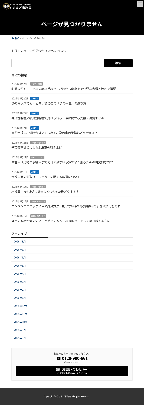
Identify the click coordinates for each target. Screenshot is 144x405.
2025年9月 (20, 330)
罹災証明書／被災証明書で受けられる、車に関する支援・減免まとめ (57, 118)
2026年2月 (20, 289)
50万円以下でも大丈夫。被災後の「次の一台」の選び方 (48, 103)
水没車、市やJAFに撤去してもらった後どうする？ (45, 191)
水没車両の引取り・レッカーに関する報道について (45, 176)
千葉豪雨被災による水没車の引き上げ (36, 147)
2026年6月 (20, 257)
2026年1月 (20, 297)
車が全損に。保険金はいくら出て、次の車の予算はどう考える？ (54, 132)
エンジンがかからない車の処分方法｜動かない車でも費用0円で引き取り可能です (65, 206)
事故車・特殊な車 (38, 142)
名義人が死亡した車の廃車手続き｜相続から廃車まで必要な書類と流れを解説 (63, 88)
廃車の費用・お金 (38, 216)
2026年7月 (20, 249)
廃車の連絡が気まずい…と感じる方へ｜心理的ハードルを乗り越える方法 (60, 221)
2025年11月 (20, 314)
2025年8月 (20, 338)
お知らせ (34, 98)
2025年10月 (20, 321)
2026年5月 (20, 265)
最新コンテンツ (37, 157)
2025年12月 (20, 305)
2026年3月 (20, 281)
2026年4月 (20, 273)
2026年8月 (20, 241)
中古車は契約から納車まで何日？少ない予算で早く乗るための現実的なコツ (62, 162)
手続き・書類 (36, 84)
